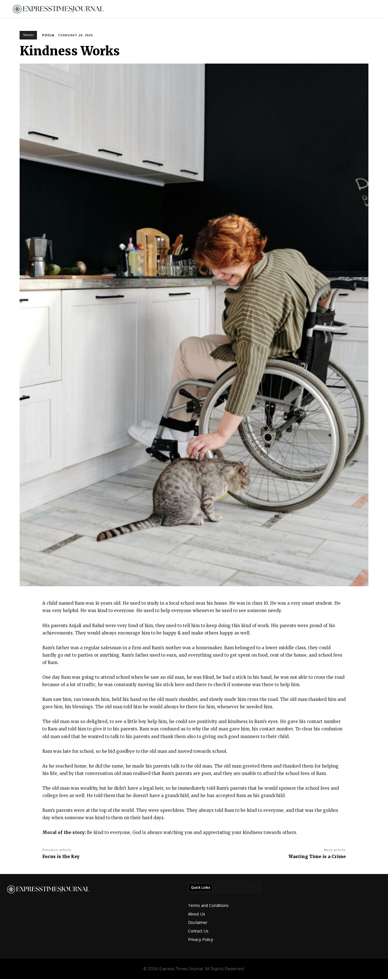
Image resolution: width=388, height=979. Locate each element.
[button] (374, 9)
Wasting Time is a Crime (317, 856)
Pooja (48, 35)
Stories (28, 35)
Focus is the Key (61, 856)
